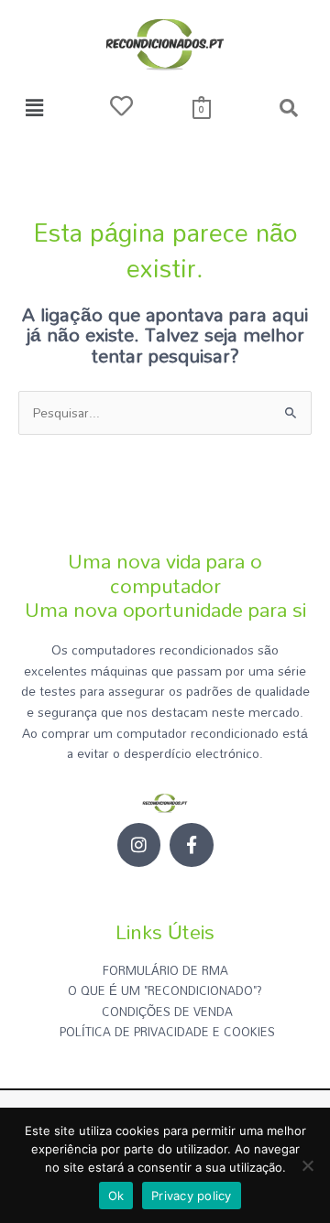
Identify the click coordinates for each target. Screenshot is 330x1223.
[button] (34, 107)
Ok (116, 1195)
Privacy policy (191, 1195)
